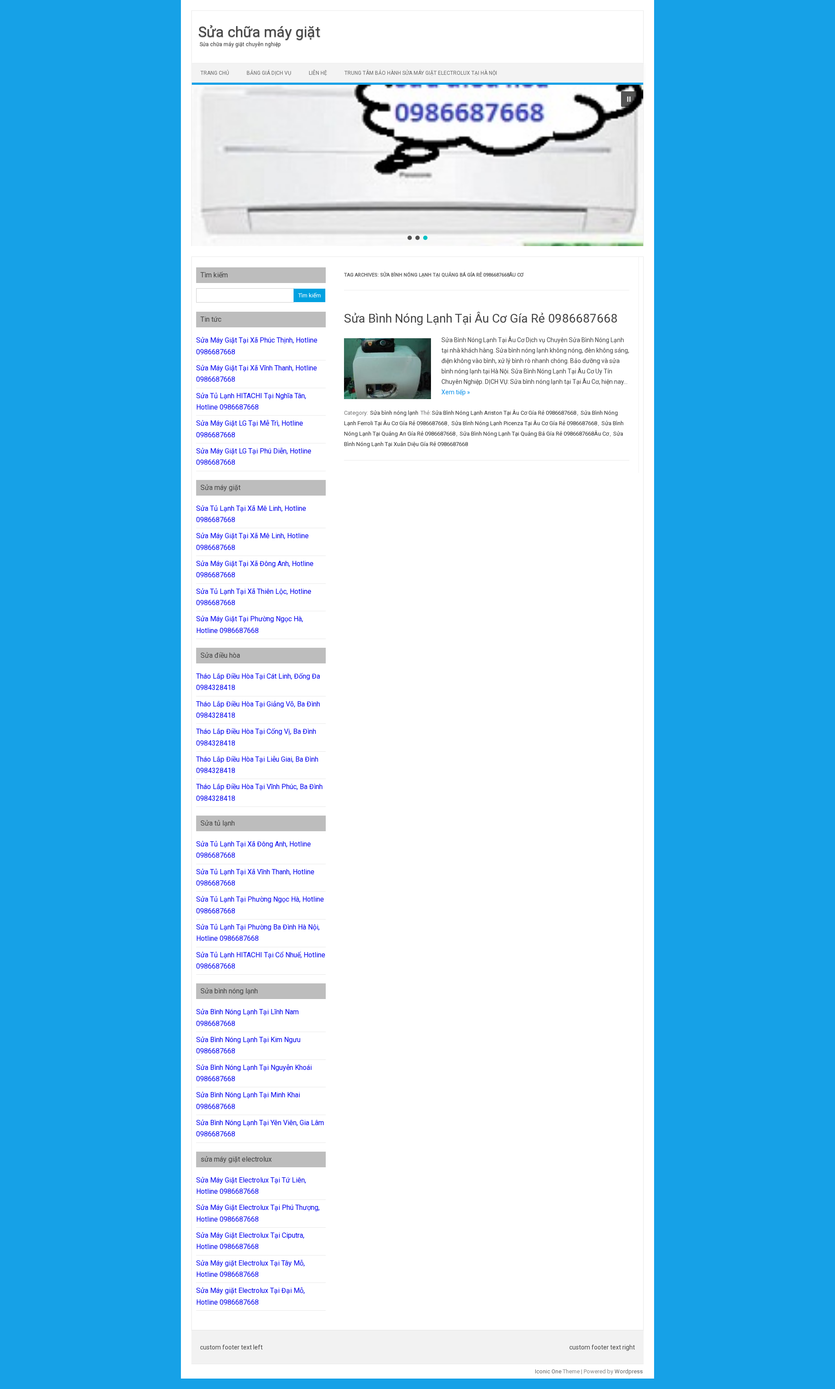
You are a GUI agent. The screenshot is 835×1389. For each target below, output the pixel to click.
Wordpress (629, 1371)
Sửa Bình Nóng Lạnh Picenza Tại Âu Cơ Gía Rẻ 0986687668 (524, 423)
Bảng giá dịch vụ (269, 73)
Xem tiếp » (455, 392)
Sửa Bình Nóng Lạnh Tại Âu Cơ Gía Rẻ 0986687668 (481, 318)
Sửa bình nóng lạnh (394, 413)
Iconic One (548, 1371)
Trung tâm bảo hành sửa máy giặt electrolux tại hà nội (420, 73)
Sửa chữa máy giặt (259, 31)
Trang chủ (214, 73)
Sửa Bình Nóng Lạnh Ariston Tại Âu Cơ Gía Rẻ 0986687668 (504, 413)
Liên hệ (318, 73)
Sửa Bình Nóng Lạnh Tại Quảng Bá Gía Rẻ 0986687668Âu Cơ (534, 433)
